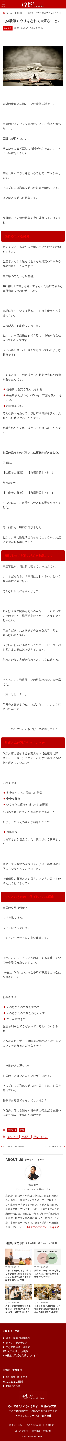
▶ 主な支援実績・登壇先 (16, 1347)
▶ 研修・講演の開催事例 (16, 1338)
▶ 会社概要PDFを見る (15, 1377)
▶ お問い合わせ (11, 1386)
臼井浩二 (26, 1136)
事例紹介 (19, 13)
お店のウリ (13, 1136)
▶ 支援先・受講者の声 (15, 1342)
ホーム (9, 13)
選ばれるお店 (40, 1136)
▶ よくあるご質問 (13, 1381)
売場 (22, 1130)
